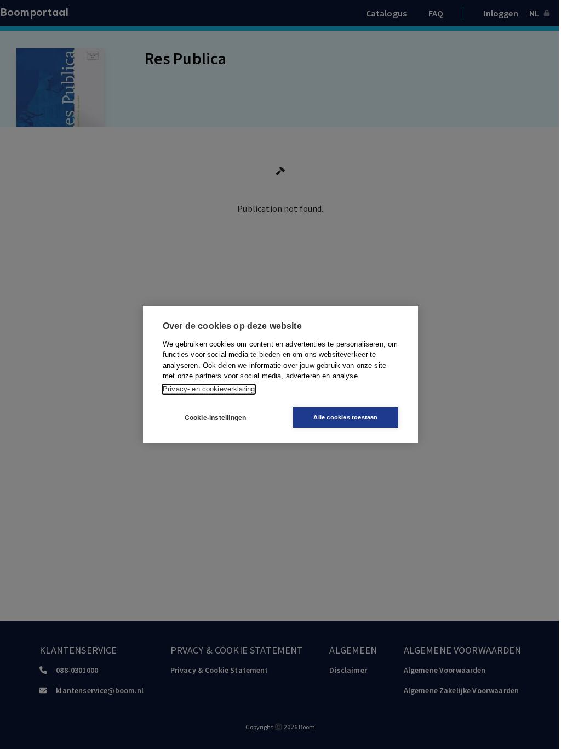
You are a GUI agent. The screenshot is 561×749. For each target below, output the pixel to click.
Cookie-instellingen (216, 418)
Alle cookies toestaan (345, 417)
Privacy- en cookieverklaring (209, 389)
